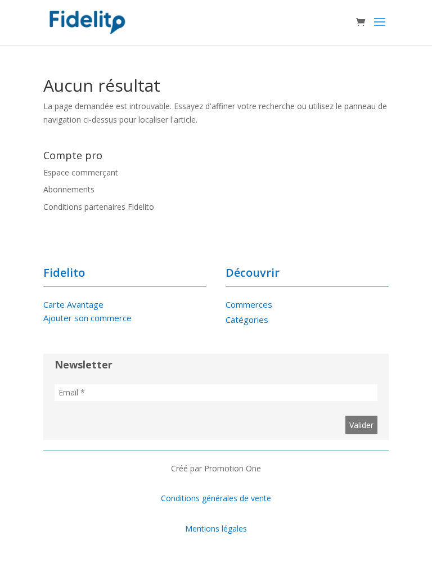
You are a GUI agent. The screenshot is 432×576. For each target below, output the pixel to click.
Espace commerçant (80, 172)
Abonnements (68, 189)
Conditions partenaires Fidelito (98, 206)
